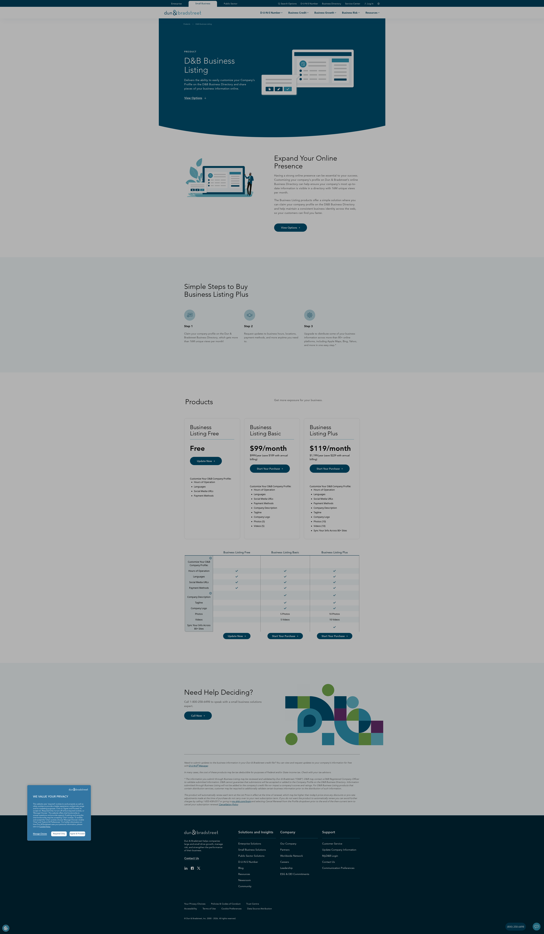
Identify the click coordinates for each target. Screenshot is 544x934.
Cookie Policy (44, 827)
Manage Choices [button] (40, 834)
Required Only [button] (59, 834)
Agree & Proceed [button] (77, 834)
